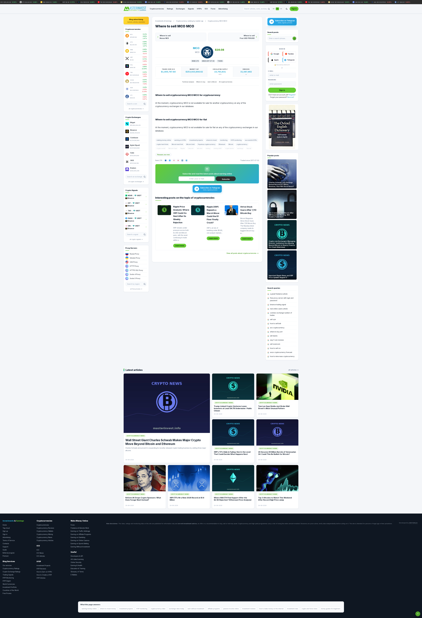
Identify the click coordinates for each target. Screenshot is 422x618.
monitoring (223, 140)
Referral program (9, 553)
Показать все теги (163, 154)
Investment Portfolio (10, 587)
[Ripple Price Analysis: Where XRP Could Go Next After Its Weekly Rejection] (164, 210)
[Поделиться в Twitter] (169, 160)
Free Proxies (7, 593)
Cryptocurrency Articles (45, 540)
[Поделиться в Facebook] (165, 160)
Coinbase (134, 138)
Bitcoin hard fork (177, 144)
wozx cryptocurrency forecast (281, 352)
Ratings (170, 9)
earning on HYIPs (180, 140)
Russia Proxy (134, 254)
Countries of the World (11, 590)
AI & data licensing (77, 559)
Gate (132, 153)
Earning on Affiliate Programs (81, 534)
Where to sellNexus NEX (165, 37)
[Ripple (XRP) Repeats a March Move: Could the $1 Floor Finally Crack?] (198, 210)
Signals (191, 9)
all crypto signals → (136, 239)
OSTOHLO (413, 523)
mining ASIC (218, 148)
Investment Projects (43, 565)
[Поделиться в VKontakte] (182, 160)
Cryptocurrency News (44, 537)
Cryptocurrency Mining (45, 534)
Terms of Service (9, 540)
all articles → (293, 370)
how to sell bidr (275, 323)
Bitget (132, 122)
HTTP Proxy (134, 266)
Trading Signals (8, 575)
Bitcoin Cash (173, 148)
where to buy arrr (276, 332)
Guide (5, 550)
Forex (213, 9)
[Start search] (294, 38)
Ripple (183, 148)
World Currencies (9, 584)
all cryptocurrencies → (136, 109)
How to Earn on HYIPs (44, 572)
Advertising (223, 9)
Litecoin (191, 148)
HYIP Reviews (41, 569)
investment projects (196, 140)
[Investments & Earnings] (135, 8)
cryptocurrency (242, 144)
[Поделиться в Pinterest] (178, 160)
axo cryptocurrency (277, 328)
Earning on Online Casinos (80, 540)
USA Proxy (134, 262)
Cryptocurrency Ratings (11, 568)
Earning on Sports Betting (80, 543)
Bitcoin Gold (190, 144)
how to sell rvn (275, 348)
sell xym (273, 319)
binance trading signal (278, 304)
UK (281, 9)
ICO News (40, 553)
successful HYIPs (251, 140)
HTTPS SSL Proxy (136, 270)
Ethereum (222, 144)
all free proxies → (136, 289)
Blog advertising (136, 20)
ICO (206, 9)
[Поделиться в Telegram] (186, 160)
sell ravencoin (275, 344)
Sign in (294, 9)
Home (5, 525)
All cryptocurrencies (225, 82)
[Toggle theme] (286, 9)
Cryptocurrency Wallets (45, 531)
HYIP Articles (41, 578)
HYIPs (199, 9)
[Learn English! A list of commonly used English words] (281, 127)
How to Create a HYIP (44, 575)
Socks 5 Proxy (135, 278)
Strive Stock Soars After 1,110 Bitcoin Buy (248, 210)
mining (208, 148)
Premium (6, 556)
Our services (7, 565)
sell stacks (273, 336)
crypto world (161, 148)
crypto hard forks (162, 144)
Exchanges (180, 9)
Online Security (76, 562)
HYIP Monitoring (8, 578)
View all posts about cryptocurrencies (241, 253)
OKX (132, 160)
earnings (240, 148)
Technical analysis (188, 82)
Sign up (5, 531)
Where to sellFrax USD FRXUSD (247, 37)
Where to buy (200, 82)
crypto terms (229, 148)
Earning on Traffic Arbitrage (80, 531)
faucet (249, 148)
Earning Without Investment (80, 547)
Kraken (133, 168)
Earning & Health (76, 565)
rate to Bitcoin (212, 82)
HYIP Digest (7, 581)
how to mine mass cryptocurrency (282, 356)
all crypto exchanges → (136, 181)
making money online (164, 140)
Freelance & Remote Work (80, 528)
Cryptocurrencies (157, 9)
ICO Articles (41, 556)
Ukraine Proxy (135, 258)
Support (5, 547)
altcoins (199, 148)
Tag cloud (6, 528)
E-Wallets (74, 575)
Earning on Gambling (78, 537)
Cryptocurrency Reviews (45, 528)
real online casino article (279, 309)
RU (274, 9)
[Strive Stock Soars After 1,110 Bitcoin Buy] (231, 210)
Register (292, 95)
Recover (290, 97)
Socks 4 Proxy (135, 274)
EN (277, 9)
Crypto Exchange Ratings (11, 572)
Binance (133, 130)
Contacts (6, 543)
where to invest (211, 140)
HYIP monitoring (236, 140)
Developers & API (77, 556)
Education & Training (78, 568)
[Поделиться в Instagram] (174, 160)
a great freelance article (278, 294)
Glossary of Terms (77, 572)
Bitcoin (231, 144)
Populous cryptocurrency (206, 144)
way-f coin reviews (277, 340)
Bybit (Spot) (135, 145)
